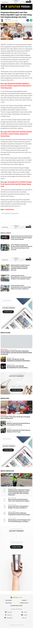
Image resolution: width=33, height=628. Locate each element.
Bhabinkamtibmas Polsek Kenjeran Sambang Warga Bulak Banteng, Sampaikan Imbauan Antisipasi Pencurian (20, 267)
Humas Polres (9, 210)
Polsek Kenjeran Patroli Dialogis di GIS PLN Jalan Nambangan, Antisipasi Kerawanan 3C (19, 520)
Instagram (9, 615)
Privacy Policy (24, 603)
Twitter (25, 612)
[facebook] (27, 20)
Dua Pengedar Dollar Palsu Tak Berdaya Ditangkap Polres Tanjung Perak (15, 417)
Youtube (25, 615)
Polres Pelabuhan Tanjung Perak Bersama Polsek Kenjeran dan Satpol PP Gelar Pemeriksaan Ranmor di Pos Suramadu (21, 247)
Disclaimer (8, 600)
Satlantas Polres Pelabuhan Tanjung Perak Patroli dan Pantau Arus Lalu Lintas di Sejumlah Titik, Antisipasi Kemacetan (18, 492)
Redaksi (24, 600)
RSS (25, 618)
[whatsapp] (31, 20)
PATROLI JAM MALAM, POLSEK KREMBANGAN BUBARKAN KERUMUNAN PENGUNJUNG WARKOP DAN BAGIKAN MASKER (18, 360)
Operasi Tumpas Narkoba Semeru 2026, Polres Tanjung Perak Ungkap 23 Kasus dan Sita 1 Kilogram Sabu (19, 500)
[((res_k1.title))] (16, 341)
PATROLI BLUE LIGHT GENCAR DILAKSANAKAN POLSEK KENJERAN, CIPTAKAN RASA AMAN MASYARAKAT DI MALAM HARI (18, 367)
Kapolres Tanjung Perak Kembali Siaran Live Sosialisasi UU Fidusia (18, 424)
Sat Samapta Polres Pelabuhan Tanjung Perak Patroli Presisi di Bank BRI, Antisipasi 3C (19, 514)
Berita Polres (8, 19)
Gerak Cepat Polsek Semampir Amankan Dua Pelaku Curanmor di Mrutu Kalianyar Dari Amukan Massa (16, 134)
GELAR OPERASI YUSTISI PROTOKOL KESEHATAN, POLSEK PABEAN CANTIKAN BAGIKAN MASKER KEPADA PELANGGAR (16, 352)
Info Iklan (8, 603)
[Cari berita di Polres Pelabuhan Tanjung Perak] (31, 7)
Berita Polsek (4, 349)
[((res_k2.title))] (16, 407)
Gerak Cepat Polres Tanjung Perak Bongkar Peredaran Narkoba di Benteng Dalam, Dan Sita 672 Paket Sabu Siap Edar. (18, 507)
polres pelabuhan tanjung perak (10, 213)
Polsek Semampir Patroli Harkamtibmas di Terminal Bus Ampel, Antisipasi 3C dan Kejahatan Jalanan (21, 277)
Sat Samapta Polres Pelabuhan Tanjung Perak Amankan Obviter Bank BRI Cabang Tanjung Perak (16, 184)
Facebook (9, 612)
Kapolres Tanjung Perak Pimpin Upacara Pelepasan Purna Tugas (18, 431)
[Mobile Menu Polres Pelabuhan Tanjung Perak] (2, 7)
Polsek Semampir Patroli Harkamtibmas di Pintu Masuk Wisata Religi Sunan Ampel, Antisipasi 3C (21, 287)
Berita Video (4, 415)
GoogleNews (9, 618)
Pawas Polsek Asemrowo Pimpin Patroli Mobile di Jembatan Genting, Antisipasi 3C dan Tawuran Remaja (21, 237)
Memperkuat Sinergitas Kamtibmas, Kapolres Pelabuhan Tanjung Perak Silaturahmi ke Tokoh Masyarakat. (16, 86)
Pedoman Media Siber (16, 605)
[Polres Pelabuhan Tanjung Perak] (17, 6)
